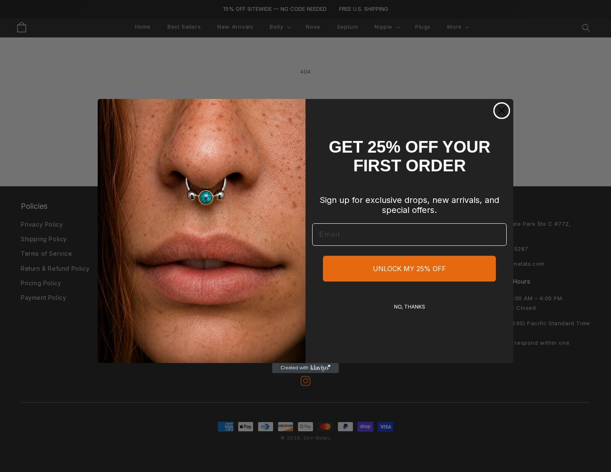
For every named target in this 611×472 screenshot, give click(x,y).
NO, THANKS (409, 307)
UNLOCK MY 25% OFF (409, 268)
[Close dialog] (501, 110)
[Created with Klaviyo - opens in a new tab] (305, 368)
